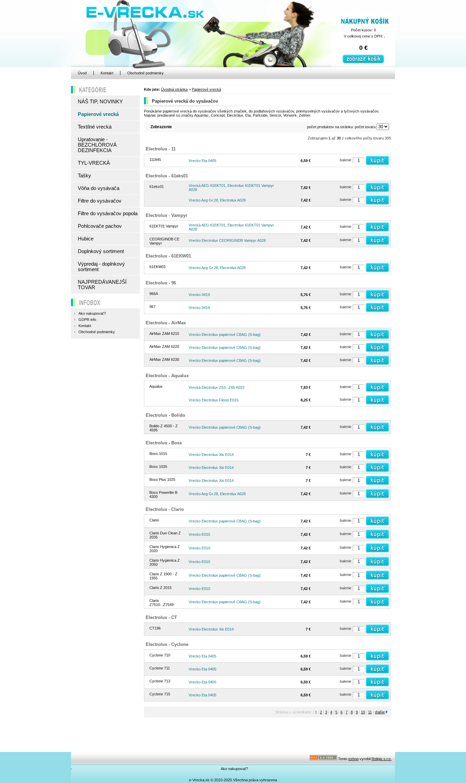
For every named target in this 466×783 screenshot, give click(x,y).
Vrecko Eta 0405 (202, 161)
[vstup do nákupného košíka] (363, 62)
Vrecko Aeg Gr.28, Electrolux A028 (217, 200)
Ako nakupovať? (234, 769)
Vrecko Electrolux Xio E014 (211, 455)
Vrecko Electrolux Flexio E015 (213, 400)
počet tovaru (365, 127)
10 (363, 712)
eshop (353, 759)
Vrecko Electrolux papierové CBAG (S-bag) (225, 335)
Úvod (82, 73)
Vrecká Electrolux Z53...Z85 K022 (217, 387)
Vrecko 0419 (199, 295)
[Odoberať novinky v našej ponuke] (323, 759)
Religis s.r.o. (382, 759)
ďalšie (380, 712)
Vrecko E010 (199, 534)
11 (370, 712)
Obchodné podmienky (145, 73)
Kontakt (107, 73)
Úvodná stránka (174, 89)
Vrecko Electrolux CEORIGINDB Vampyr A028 (227, 240)
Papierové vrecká (206, 89)
